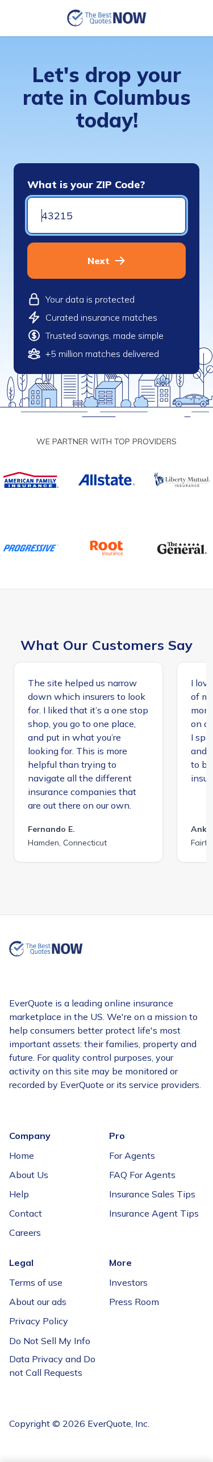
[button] (106, 261)
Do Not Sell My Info (49, 1340)
